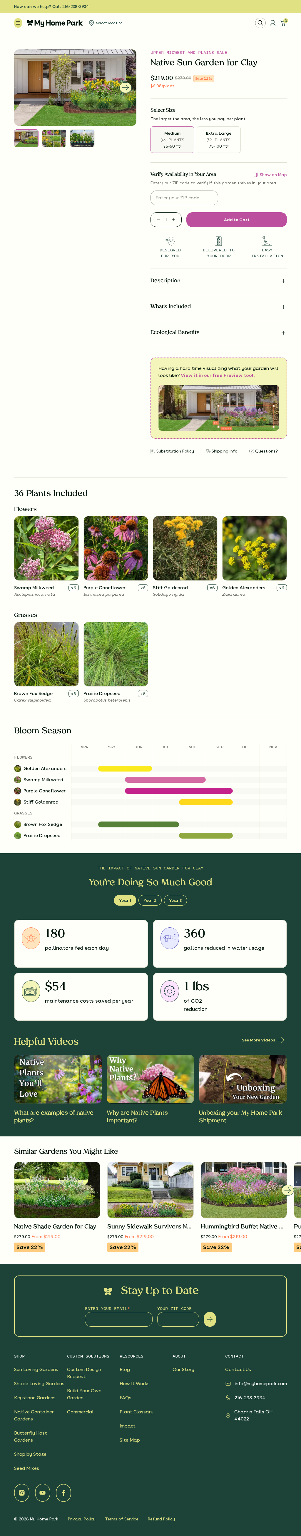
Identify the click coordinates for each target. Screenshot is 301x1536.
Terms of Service (121, 1519)
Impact (128, 1426)
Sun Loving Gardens (36, 1369)
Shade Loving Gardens (39, 1383)
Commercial (80, 1412)
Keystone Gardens (35, 1397)
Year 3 (175, 900)
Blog (125, 1369)
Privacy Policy (82, 1519)
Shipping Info (225, 451)
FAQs (125, 1397)
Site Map (130, 1440)
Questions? (266, 451)
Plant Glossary (136, 1412)
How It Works (135, 1383)
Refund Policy (161, 1519)
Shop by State (30, 1454)
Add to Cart (237, 219)
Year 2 (150, 900)
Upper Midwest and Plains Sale (188, 52)
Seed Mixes (26, 1468)
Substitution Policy (175, 451)
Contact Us (238, 1369)
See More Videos (258, 1040)
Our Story (183, 1369)
